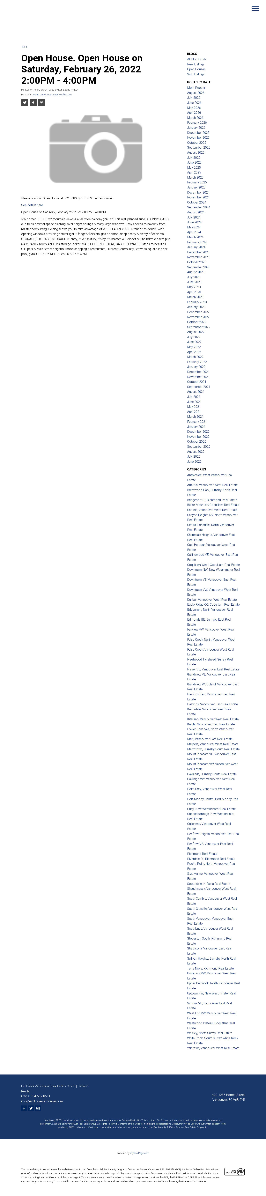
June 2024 (194, 222)
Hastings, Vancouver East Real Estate (212, 704)
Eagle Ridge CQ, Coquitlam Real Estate (213, 604)
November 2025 (198, 137)
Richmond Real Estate (202, 854)
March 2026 (195, 117)
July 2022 (193, 337)
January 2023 (196, 307)
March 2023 (195, 297)
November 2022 (198, 317)
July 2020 (193, 456)
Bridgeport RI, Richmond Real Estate (212, 500)
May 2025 (194, 167)
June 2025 (194, 162)
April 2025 (194, 172)
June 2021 (194, 402)
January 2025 (196, 187)
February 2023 (197, 302)
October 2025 (196, 142)
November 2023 (198, 257)
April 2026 (194, 112)
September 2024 (198, 207)
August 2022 (195, 332)
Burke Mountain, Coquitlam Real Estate (213, 505)
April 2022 (194, 352)
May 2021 (194, 406)
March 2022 (195, 357)
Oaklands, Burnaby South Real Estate (212, 774)
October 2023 (196, 262)
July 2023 (193, 277)
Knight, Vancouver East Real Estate (211, 724)
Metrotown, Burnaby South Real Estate (213, 749)
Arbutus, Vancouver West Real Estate (212, 485)
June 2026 (194, 102)
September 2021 (198, 387)
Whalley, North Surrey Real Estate (209, 1033)
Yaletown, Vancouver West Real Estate (213, 1048)
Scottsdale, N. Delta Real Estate (208, 884)
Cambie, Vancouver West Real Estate (212, 510)
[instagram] (38, 1108)
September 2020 (198, 446)
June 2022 (194, 342)
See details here (32, 205)
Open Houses (196, 69)
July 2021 (193, 397)
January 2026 (196, 127)
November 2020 (198, 436)
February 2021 (197, 421)
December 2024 (198, 192)
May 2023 (194, 287)
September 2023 (198, 267)
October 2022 (196, 322)
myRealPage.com (139, 1153)
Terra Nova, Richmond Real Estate (210, 968)
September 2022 (198, 327)
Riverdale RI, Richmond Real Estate (211, 859)
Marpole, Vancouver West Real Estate (213, 744)
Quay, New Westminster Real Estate (211, 809)
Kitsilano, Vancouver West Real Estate (213, 719)
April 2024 (194, 232)
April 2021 (194, 412)
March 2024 (195, 237)
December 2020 (198, 431)
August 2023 (195, 272)
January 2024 (196, 247)
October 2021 (196, 382)
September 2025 (198, 147)
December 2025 (198, 132)
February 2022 (197, 362)
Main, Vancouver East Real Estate (52, 95)
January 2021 (196, 427)
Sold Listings (195, 74)
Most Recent (196, 87)
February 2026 (197, 122)
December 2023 (198, 252)
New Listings (195, 64)
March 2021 (195, 416)
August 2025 (195, 152)
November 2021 (198, 377)
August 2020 (195, 451)
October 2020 (196, 441)
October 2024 (196, 202)
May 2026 (194, 108)
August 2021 (195, 391)
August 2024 (195, 212)
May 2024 (194, 227)
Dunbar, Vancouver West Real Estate (212, 599)
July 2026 (193, 97)
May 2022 (194, 347)
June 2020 (194, 461)
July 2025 (193, 157)
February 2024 (197, 242)
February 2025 (197, 182)
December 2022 (198, 312)
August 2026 (195, 93)
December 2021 (198, 372)
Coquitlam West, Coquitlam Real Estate (213, 565)
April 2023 (194, 292)
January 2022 (196, 367)
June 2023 (194, 282)
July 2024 (193, 217)
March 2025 (195, 177)
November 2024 (198, 197)
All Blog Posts (196, 59)
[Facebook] (24, 1108)
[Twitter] (31, 1108)
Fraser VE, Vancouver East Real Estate (213, 669)
